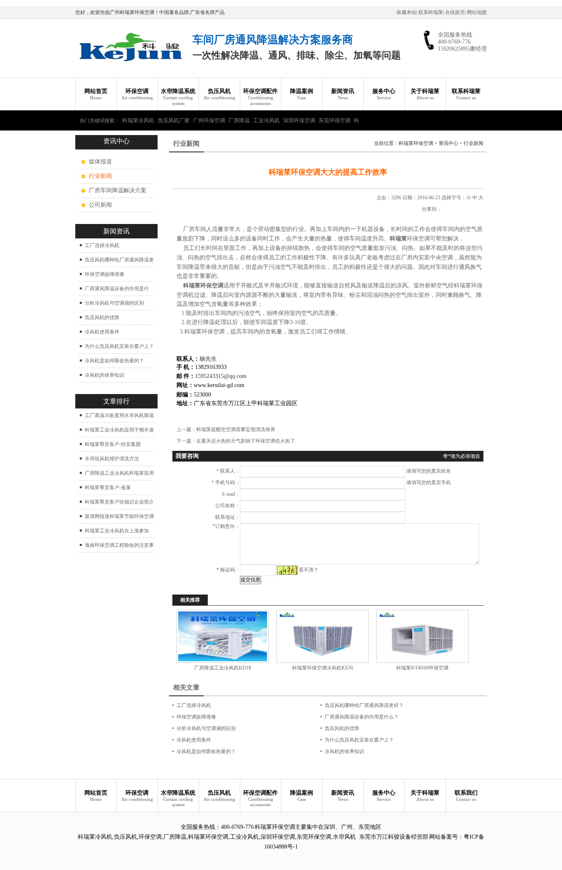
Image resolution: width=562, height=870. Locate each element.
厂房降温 (239, 120)
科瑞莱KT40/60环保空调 (422, 668)
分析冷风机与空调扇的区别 (114, 303)
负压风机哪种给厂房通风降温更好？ (364, 705)
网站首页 (95, 94)
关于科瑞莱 (425, 94)
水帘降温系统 (178, 97)
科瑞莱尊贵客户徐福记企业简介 (119, 502)
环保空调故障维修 (104, 274)
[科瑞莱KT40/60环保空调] (422, 636)
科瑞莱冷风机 (138, 120)
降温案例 (301, 94)
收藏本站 (406, 12)
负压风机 (219, 94)
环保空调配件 (260, 97)
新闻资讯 (342, 94)
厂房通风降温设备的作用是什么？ (362, 717)
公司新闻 (100, 205)
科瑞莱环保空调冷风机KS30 (322, 668)
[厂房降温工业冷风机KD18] (222, 636)
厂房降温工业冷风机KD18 (222, 668)
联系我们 (466, 796)
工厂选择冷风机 (102, 245)
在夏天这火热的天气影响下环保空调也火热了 (245, 441)
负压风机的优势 (102, 317)
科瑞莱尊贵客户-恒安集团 (113, 444)
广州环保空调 (209, 120)
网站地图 (477, 12)
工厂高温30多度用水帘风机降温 (119, 415)
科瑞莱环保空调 (416, 143)
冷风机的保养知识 (104, 375)
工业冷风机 (266, 120)
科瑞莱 (398, 239)
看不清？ (308, 570)
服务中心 (383, 94)
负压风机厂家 (174, 120)
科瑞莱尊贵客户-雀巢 (108, 487)
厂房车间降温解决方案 (117, 190)
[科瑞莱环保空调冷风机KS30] (322, 636)
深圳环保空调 (299, 120)
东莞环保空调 (334, 120)
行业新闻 (473, 143)
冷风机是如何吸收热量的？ (114, 361)
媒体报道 (100, 162)
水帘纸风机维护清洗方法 (112, 459)
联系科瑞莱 (430, 12)
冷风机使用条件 (102, 332)
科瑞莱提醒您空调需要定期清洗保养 (235, 429)
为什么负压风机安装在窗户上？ (119, 346)
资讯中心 (448, 143)
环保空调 (137, 94)
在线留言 (455, 12)
